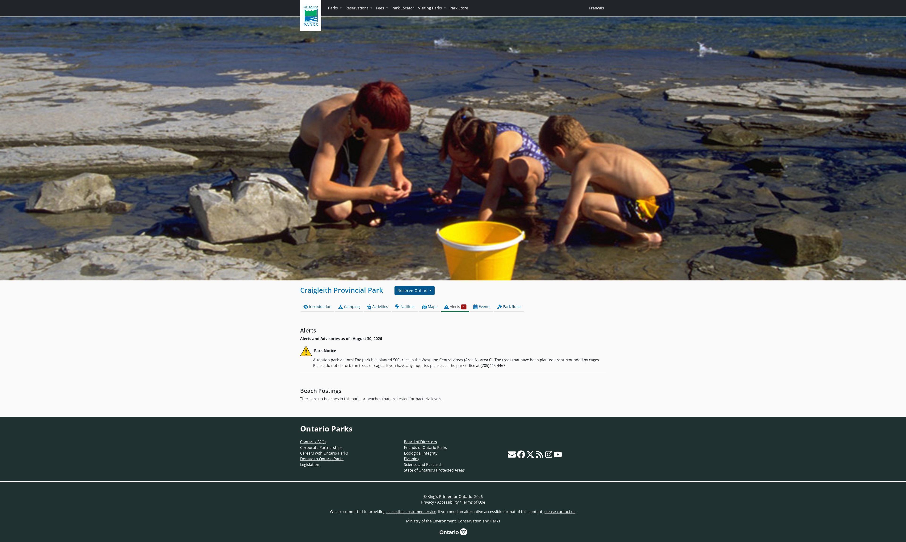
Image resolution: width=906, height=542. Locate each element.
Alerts (457, 306)
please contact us (559, 511)
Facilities (407, 306)
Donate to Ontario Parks (322, 458)
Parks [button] (333, 8)
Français (596, 8)
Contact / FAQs (313, 441)
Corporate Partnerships (321, 447)
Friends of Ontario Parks (425, 447)
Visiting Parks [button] (430, 8)
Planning (411, 458)
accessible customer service (411, 511)
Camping (351, 306)
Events (484, 306)
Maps (432, 306)
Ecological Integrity (420, 453)
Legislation (309, 464)
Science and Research (423, 464)
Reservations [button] (357, 8)
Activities (379, 306)
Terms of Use (473, 502)
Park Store (458, 8)
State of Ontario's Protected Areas (434, 470)
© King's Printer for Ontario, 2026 (453, 496)
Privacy (427, 502)
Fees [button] (380, 8)
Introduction (319, 306)
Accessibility (448, 502)
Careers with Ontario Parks (324, 453)
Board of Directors (420, 441)
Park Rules (511, 306)
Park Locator (403, 8)
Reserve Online (413, 290)
